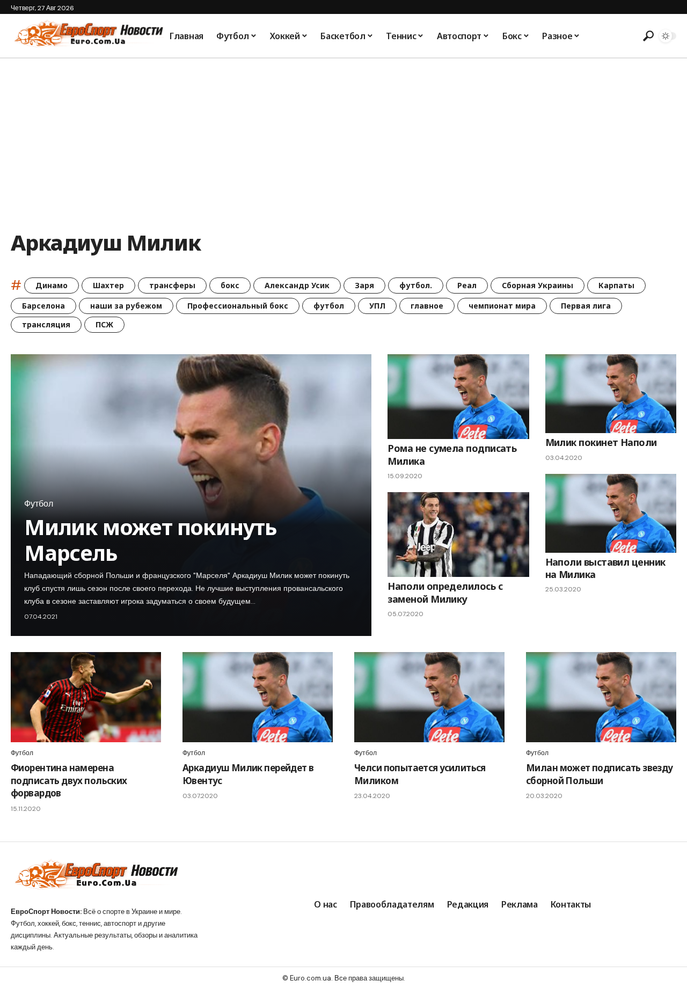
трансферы (172, 285)
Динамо (51, 285)
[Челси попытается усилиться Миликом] (429, 697)
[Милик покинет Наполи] (611, 393)
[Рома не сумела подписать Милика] (458, 396)
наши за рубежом (126, 306)
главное (427, 306)
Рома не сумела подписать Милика (452, 454)
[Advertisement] (343, 139)
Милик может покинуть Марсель (150, 539)
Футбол (38, 504)
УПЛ (377, 306)
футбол (328, 306)
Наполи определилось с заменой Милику (445, 592)
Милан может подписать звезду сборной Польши (599, 774)
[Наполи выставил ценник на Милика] (611, 513)
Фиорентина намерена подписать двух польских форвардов (69, 781)
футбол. (415, 285)
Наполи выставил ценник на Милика (605, 568)
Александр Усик (297, 285)
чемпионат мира (502, 306)
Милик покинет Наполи (601, 442)
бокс (230, 285)
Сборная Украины (537, 285)
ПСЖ (104, 324)
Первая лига (586, 306)
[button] (647, 36)
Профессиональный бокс (237, 306)
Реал (467, 285)
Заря (364, 285)
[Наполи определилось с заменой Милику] (458, 534)
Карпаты (616, 285)
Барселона (43, 306)
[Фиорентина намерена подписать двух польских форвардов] (86, 697)
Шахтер (108, 285)
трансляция (46, 324)
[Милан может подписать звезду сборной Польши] (601, 697)
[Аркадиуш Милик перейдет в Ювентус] (257, 697)
